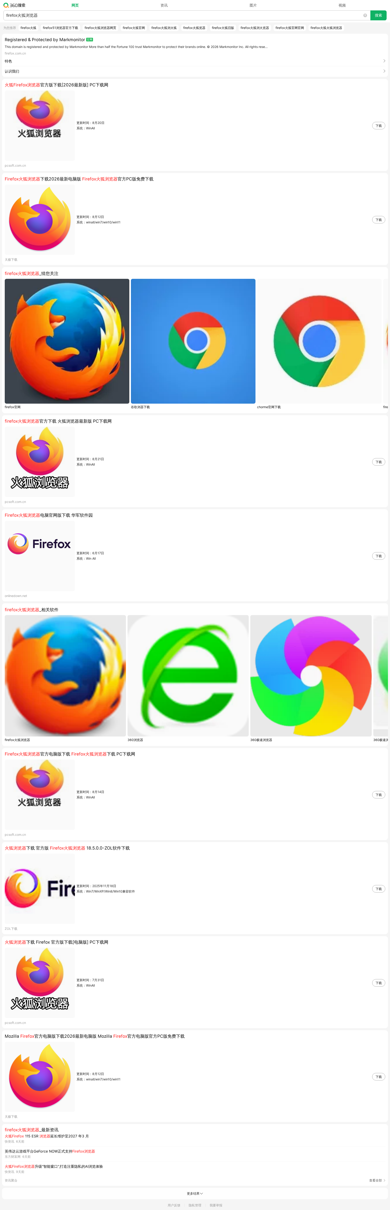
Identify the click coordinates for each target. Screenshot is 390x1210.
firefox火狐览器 (194, 28)
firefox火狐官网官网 (290, 28)
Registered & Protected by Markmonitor (45, 39)
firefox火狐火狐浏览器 (326, 28)
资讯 (164, 5)
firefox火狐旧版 (223, 28)
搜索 (378, 15)
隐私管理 (195, 1205)
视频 (342, 5)
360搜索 (15, 5)
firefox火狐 (28, 28)
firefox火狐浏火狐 (164, 28)
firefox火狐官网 (134, 28)
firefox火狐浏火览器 (255, 28)
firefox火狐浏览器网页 (100, 28)
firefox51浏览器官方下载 (60, 28)
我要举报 (216, 1205)
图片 (253, 5)
